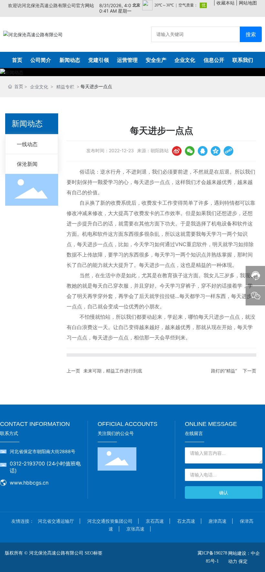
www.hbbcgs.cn (29, 482)
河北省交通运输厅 (56, 521)
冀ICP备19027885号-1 (212, 557)
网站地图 (248, 3)
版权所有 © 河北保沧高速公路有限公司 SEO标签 (53, 553)
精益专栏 (65, 86)
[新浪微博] (177, 151)
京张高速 (135, 529)
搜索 (251, 34)
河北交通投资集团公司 (109, 521)
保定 (243, 561)
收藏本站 (226, 3)
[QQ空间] (215, 151)
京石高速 (155, 521)
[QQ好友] (202, 151)
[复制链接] (228, 151)
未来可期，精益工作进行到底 (112, 370)
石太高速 (186, 521)
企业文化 (39, 86)
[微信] (190, 151)
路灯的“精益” (224, 370)
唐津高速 (217, 521)
